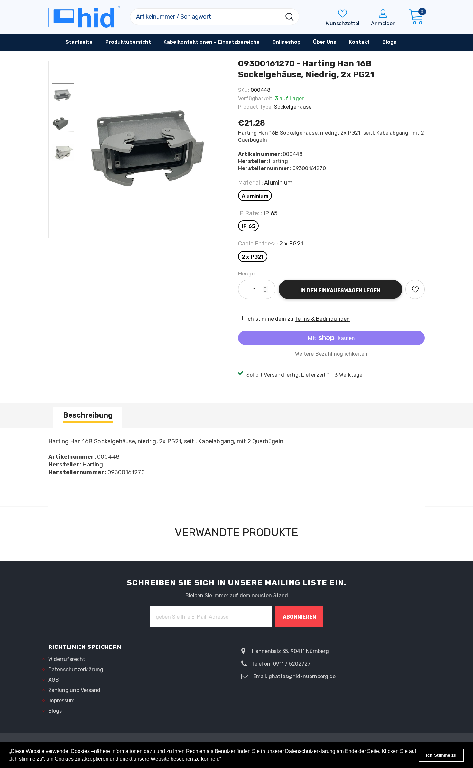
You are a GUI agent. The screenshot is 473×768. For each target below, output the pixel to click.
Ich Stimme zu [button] (441, 755)
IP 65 (248, 226)
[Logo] (84, 17)
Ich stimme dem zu (269, 319)
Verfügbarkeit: (256, 98)
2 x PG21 (253, 257)
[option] (153, 146)
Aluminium (255, 196)
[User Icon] (383, 13)
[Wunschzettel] (415, 289)
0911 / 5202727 (292, 664)
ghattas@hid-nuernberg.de (302, 676)
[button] (223, 760)
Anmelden (383, 23)
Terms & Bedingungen (322, 319)
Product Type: (255, 107)
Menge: (247, 274)
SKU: (243, 90)
